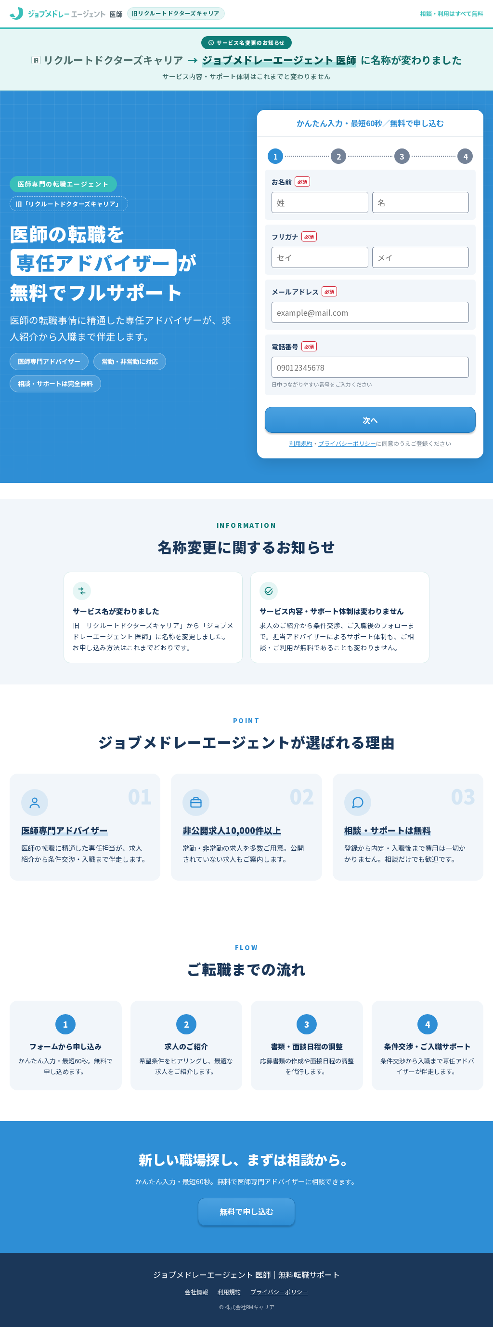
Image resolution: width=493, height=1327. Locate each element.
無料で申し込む (246, 1211)
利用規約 (300, 443)
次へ (370, 420)
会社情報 (196, 1291)
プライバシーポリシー (347, 443)
